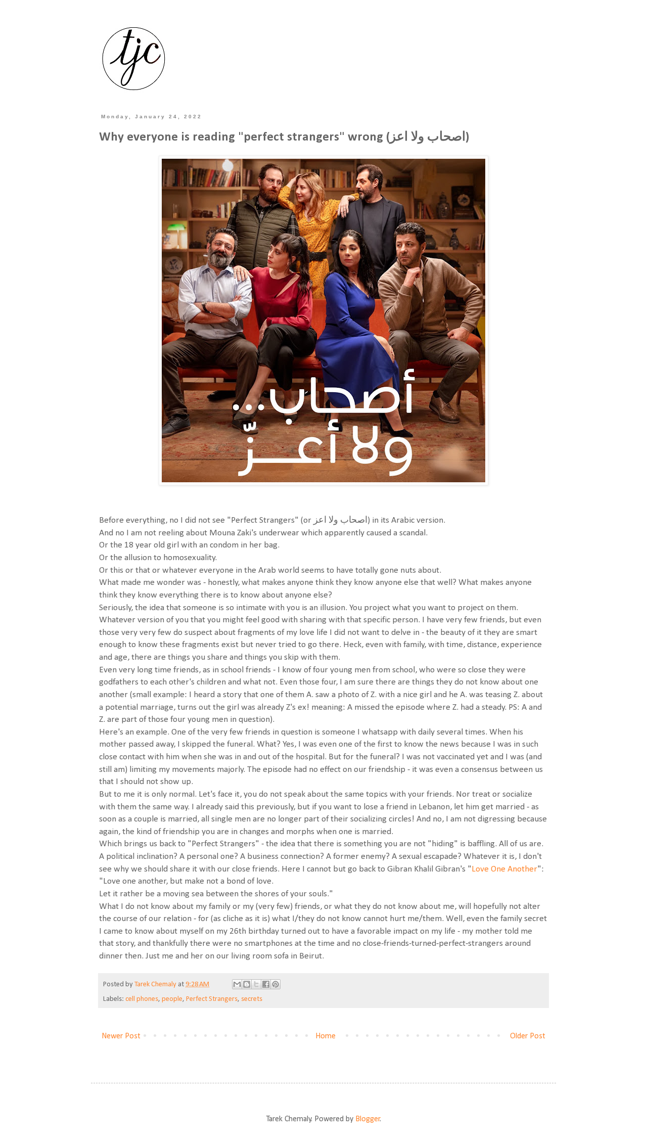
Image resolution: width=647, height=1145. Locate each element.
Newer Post (121, 1036)
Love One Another (504, 869)
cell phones (141, 999)
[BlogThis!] (247, 984)
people (172, 999)
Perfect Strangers (212, 999)
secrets (251, 999)
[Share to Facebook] (266, 984)
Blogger (367, 1119)
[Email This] (237, 984)
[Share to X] (256, 984)
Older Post (527, 1036)
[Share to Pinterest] (275, 984)
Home (325, 1036)
